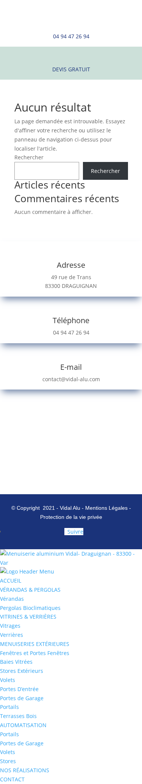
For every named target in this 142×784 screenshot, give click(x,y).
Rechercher (29, 157)
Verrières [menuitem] (11, 634)
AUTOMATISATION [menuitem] (23, 725)
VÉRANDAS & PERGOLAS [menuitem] (30, 589)
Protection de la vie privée (71, 517)
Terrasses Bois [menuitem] (18, 716)
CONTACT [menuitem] (12, 779)
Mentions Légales (107, 508)
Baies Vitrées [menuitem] (16, 661)
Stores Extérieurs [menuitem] (21, 670)
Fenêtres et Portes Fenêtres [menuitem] (34, 653)
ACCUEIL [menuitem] (10, 580)
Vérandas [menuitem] (12, 598)
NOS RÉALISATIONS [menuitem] (24, 770)
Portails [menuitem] (9, 706)
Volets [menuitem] (7, 679)
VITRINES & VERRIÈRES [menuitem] (28, 616)
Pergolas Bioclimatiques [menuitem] (30, 607)
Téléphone (71, 320)
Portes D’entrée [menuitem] (19, 689)
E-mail (71, 367)
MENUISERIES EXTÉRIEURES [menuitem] (34, 643)
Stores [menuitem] (8, 761)
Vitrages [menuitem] (10, 625)
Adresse (71, 265)
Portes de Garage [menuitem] (22, 698)
